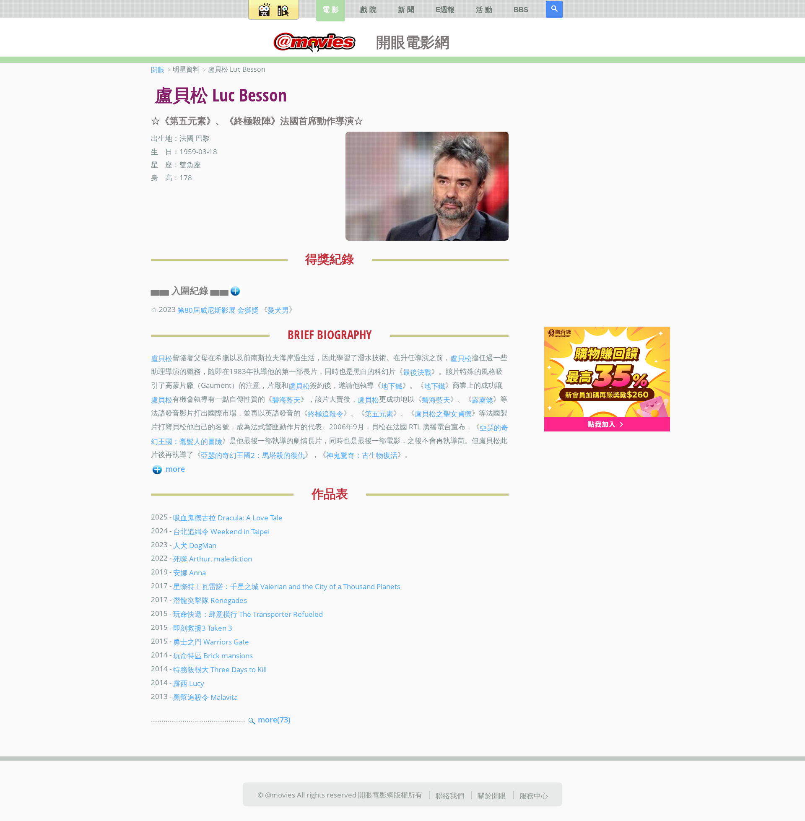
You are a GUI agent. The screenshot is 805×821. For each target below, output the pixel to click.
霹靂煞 (482, 400)
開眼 (157, 69)
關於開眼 (492, 795)
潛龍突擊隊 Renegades (210, 600)
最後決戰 (417, 372)
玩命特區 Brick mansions (213, 655)
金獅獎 (248, 309)
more (175, 469)
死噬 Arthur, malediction (212, 558)
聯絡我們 (450, 795)
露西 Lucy (188, 683)
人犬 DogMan (194, 545)
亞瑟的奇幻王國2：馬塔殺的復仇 (253, 455)
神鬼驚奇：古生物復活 (361, 455)
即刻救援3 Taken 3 (202, 628)
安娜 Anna (189, 572)
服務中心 (533, 795)
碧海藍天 (286, 400)
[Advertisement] (599, 196)
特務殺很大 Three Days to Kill (220, 669)
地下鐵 (391, 386)
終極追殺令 (325, 413)
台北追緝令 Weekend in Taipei (221, 531)
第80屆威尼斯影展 (206, 309)
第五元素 (379, 413)
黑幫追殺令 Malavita (205, 697)
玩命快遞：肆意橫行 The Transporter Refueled (248, 614)
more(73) (274, 719)
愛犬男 (278, 309)
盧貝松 (161, 358)
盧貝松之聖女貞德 (443, 413)
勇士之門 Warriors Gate (211, 642)
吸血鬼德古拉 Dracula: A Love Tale (228, 517)
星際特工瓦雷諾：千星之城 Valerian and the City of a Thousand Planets (286, 586)
